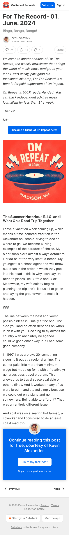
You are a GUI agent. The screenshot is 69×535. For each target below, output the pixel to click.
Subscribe (48, 5)
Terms (55, 505)
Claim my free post (35, 462)
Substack (16, 527)
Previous (14, 488)
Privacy (44, 505)
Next (57, 488)
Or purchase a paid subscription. (34, 471)
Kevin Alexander (21, 37)
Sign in (61, 5)
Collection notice (34, 509)
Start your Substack (25, 518)
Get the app (52, 518)
